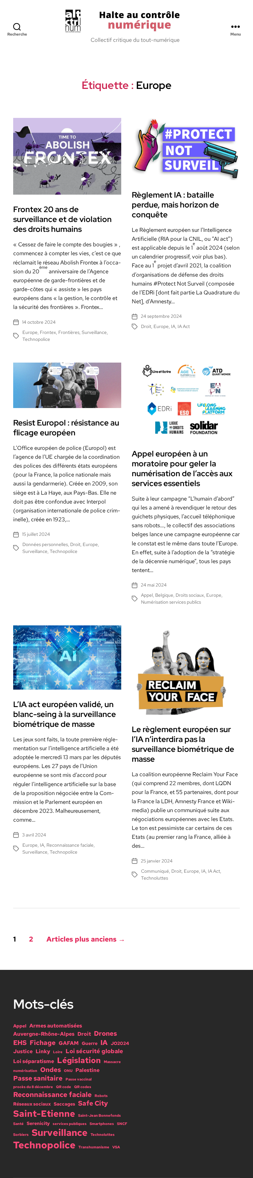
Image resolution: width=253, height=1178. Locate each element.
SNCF (122, 1123)
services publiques (70, 1123)
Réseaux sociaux (32, 1104)
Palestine (87, 1070)
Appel (147, 595)
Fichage (43, 1042)
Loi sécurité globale (94, 1051)
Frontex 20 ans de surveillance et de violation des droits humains (62, 219)
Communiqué (155, 871)
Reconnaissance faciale (70, 845)
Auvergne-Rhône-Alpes (43, 1033)
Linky (43, 1051)
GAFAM (69, 1043)
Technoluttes (154, 878)
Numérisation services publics (171, 602)
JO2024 (120, 1043)
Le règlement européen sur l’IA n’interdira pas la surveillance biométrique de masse (183, 744)
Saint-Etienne (44, 1113)
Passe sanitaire (38, 1078)
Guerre (90, 1043)
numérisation (25, 1070)
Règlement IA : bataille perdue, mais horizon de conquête (175, 205)
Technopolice (36, 339)
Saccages (64, 1104)
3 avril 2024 (34, 835)
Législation (79, 1060)
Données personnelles (45, 544)
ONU (68, 1070)
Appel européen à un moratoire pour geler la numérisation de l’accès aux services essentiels (182, 468)
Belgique (164, 595)
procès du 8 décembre (33, 1086)
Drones (105, 1033)
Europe (30, 332)
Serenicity (38, 1123)
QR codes (82, 1086)
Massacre (112, 1061)
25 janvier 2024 (157, 861)
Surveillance (94, 332)
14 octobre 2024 (39, 322)
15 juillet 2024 (36, 534)
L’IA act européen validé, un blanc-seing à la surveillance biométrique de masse (64, 714)
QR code (63, 1086)
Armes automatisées (55, 1025)
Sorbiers (21, 1134)
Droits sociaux (190, 595)
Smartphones (102, 1123)
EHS (20, 1042)
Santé (18, 1123)
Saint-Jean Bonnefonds (99, 1115)
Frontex (48, 332)
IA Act (184, 326)
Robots (101, 1095)
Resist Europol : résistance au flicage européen (66, 428)
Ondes (50, 1069)
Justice (23, 1051)
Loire (58, 1052)
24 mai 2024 (154, 585)
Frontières (68, 332)
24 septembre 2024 (161, 316)
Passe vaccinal (79, 1079)
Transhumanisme (93, 1147)
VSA (116, 1147)
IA (173, 326)
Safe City (93, 1103)
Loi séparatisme (33, 1061)
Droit (146, 326)
